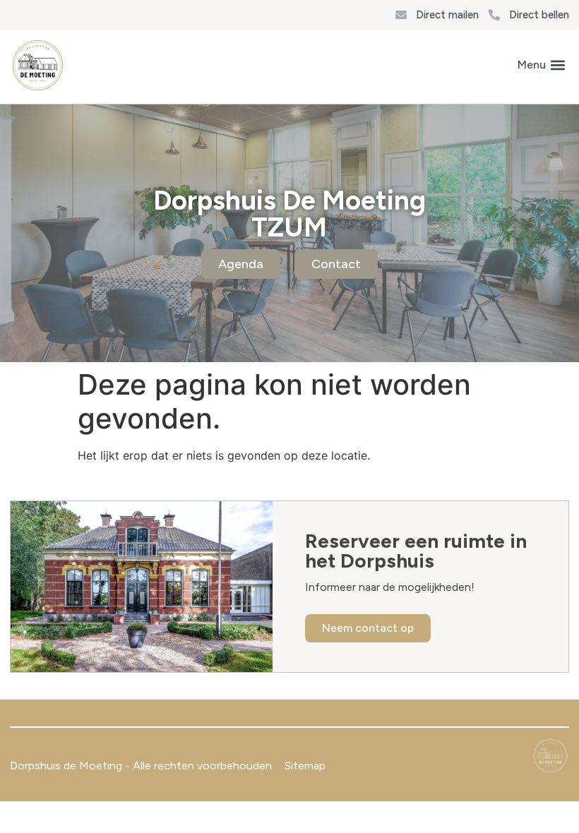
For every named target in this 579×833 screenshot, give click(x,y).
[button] (541, 65)
